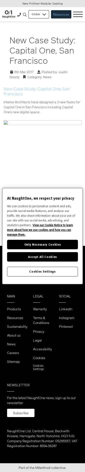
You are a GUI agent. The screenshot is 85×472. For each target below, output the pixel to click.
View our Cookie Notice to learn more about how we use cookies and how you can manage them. (40, 230)
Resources (61, 14)
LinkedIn (65, 309)
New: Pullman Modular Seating (42, 3)
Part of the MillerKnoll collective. (42, 468)
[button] (25, 14)
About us (14, 335)
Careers (13, 353)
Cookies (39, 358)
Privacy (38, 331)
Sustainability (17, 326)
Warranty (40, 309)
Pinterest (66, 326)
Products (14, 309)
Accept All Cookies (42, 257)
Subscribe (21, 413)
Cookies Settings (38, 367)
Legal (37, 340)
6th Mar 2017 (24, 72)
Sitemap (13, 362)
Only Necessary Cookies (42, 244)
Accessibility (42, 349)
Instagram (66, 318)
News (47, 77)
